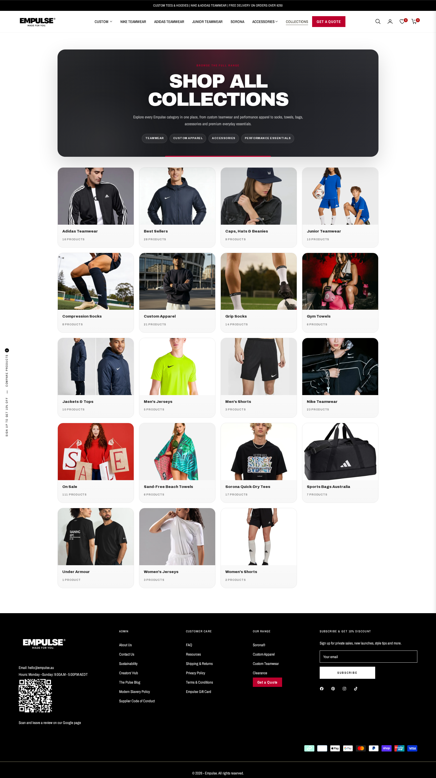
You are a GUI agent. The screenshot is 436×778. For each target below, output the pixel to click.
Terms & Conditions (199, 682)
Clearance (260, 673)
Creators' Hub (128, 673)
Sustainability (128, 663)
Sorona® (259, 644)
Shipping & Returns (199, 663)
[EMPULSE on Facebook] (323, 688)
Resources (193, 654)
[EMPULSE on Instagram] (345, 688)
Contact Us (126, 654)
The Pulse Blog (129, 682)
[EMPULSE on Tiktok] (357, 688)
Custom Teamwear (266, 663)
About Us (125, 644)
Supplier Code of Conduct (137, 701)
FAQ (189, 644)
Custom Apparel (264, 654)
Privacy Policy (195, 673)
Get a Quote (267, 682)
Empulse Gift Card (198, 691)
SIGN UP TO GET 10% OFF (7, 416)
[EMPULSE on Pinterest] (334, 688)
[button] (378, 21)
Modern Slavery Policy (134, 691)
